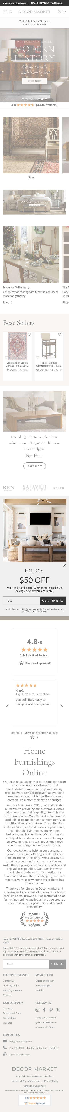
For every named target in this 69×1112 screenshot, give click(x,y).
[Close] (64, 566)
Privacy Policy (58, 609)
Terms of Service (33, 611)
